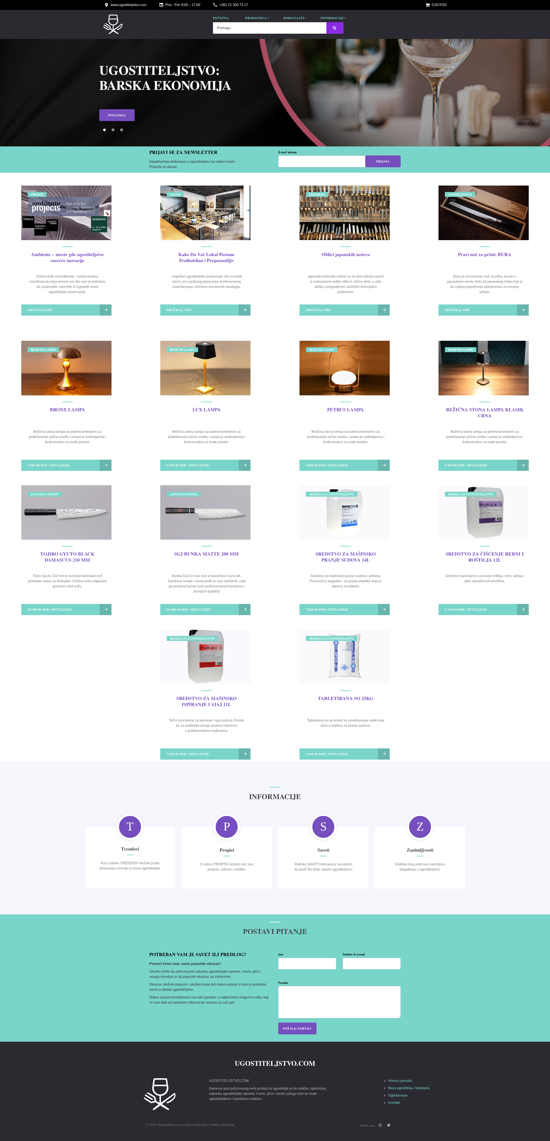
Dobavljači (293, 18)
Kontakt (394, 1102)
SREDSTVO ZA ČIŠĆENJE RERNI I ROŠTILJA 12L (485, 556)
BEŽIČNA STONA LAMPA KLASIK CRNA (485, 412)
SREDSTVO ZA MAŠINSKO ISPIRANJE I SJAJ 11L (206, 701)
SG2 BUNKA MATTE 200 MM (206, 553)
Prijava (383, 161)
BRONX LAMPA (67, 409)
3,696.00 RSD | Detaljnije (327, 754)
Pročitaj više (40, 310)
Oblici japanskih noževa (346, 254)
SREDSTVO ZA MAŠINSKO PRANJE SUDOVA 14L (346, 556)
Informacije (332, 18)
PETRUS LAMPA (345, 409)
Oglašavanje (398, 1095)
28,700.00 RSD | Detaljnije (50, 609)
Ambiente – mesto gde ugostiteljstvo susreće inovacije (67, 257)
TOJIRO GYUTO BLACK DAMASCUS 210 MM (67, 556)
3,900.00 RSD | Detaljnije (49, 465)
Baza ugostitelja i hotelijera (408, 1088)
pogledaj (117, 108)
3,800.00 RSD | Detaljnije (327, 465)
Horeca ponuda (400, 1081)
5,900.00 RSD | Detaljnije (466, 465)
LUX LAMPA (206, 409)
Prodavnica (256, 18)
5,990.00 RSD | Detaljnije (188, 465)
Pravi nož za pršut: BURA (484, 254)
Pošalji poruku (297, 1028)
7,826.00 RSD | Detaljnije (327, 609)
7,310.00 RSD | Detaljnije (466, 609)
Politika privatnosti (222, 1124)
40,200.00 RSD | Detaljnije (189, 609)
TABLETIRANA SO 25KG (345, 698)
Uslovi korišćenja (196, 1124)
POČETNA (221, 18)
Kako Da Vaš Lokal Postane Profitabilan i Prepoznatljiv (206, 257)
